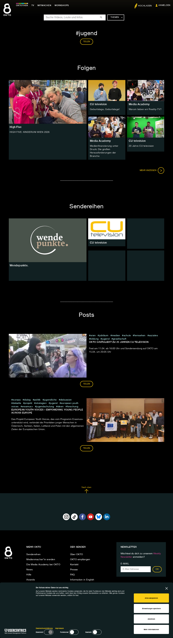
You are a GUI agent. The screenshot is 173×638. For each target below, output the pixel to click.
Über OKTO (76, 554)
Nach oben (86, 487)
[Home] (8, 559)
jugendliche (50, 400)
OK (157, 569)
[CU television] (106, 228)
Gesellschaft (119, 339)
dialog (27, 400)
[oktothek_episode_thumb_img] (106, 90)
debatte (17, 403)
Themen (114, 17)
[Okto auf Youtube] (90, 516)
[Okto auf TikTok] (74, 516)
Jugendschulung (45, 406)
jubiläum (103, 335)
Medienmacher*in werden (40, 559)
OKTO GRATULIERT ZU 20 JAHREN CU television (119, 342)
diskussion (66, 400)
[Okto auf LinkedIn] (106, 516)
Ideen (60, 406)
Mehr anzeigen (148, 170)
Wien (93, 335)
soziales (153, 335)
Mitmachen (44, 5)
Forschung (72, 406)
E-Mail (125, 564)
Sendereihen (33, 554)
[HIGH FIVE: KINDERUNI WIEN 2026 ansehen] (47, 102)
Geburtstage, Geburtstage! (105, 109)
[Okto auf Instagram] (66, 516)
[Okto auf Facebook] (82, 516)
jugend (105, 339)
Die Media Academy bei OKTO (43, 564)
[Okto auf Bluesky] (98, 516)
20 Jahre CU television (141, 146)
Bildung (94, 339)
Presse (74, 569)
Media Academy (139, 104)
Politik (37, 400)
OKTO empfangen (80, 559)
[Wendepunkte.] (47, 240)
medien (116, 335)
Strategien (41, 403)
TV (32, 5)
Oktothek (22, 5)
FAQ (72, 575)
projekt (28, 403)
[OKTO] (7, 12)
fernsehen (139, 335)
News (29, 569)
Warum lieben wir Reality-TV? (145, 109)
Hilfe (28, 575)
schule (127, 335)
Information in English (82, 580)
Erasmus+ (27, 406)
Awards (30, 580)
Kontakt (74, 564)
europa (17, 400)
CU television (98, 104)
